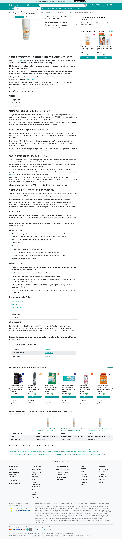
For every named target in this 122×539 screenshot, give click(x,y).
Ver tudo (110, 31)
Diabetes (43, 8)
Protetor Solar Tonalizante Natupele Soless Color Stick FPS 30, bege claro (58, 26)
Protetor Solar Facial (59, 12)
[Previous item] (10, 389)
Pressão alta (50, 8)
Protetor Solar (48, 12)
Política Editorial (14, 472)
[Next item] (111, 389)
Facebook (84, 474)
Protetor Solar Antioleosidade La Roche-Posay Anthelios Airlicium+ (25, 449)
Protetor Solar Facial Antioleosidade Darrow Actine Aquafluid (78, 449)
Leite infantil (59, 8)
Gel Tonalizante (17, 301)
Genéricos (77, 8)
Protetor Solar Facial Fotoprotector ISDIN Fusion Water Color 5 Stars (59, 451)
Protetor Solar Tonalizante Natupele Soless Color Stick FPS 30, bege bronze (73, 429)
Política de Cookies (62, 472)
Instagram (84, 477)
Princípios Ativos (37, 486)
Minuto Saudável (14, 483)
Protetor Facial (49, 352)
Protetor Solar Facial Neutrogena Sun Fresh (44, 454)
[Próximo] (110, 44)
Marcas (34, 494)
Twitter (83, 471)
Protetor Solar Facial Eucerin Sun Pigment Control (21, 454)
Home (12, 12)
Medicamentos (36, 469)
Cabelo (101, 482)
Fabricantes (35, 497)
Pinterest (84, 482)
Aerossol (15, 304)
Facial (14, 311)
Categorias (35, 477)
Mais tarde (29, 16)
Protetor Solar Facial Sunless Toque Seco (88, 451)
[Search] (85, 5)
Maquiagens (103, 477)
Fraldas (101, 474)
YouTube (84, 479)
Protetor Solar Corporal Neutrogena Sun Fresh (97, 454)
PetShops (102, 479)
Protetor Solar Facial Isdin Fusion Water (52, 449)
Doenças (34, 492)
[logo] (10, 5)
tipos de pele (30, 79)
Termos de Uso (61, 475)
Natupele (47, 349)
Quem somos (13, 469)
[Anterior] (81, 44)
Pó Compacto (17, 308)
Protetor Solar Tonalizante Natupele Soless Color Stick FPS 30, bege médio (99, 429)
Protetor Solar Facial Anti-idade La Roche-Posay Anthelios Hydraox (25, 451)
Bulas (33, 489)
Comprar (87, 58)
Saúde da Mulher (68, 8)
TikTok (83, 484)
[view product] (87, 39)
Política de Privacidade (63, 469)
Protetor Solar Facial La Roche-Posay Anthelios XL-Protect (71, 454)
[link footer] (39, 529)
